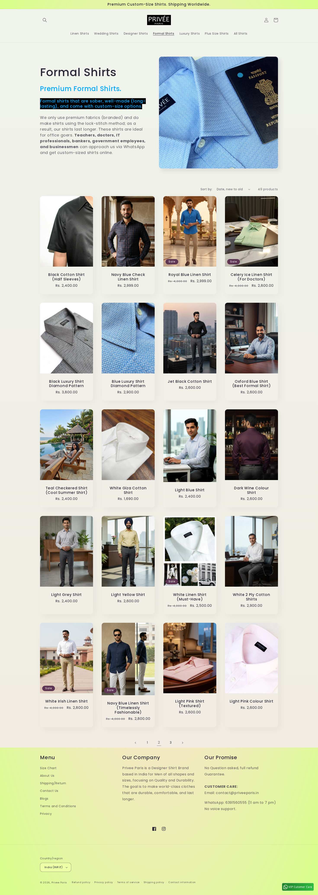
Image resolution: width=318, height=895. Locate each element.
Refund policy (81, 882)
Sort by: (206, 189)
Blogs (44, 798)
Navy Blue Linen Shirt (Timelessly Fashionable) (128, 707)
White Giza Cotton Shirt (128, 490)
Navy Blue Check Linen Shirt (128, 277)
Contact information (182, 882)
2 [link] (159, 742)
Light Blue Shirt (190, 490)
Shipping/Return (53, 783)
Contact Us (49, 791)
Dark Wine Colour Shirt (251, 490)
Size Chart (48, 768)
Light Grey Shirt (66, 594)
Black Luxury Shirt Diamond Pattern (66, 383)
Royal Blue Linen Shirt (190, 274)
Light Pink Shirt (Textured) (189, 703)
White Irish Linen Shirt (66, 701)
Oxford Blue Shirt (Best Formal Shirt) (251, 383)
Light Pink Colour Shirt (251, 701)
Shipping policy (154, 882)
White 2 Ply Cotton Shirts (251, 597)
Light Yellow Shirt (128, 594)
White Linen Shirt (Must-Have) (189, 597)
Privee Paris (59, 882)
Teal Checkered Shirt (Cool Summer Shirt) (67, 490)
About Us (47, 775)
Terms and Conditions (58, 806)
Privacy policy (103, 882)
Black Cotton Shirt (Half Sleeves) (66, 277)
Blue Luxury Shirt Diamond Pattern (128, 383)
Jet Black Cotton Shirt (190, 381)
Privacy (46, 814)
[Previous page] (135, 743)
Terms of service (128, 882)
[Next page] (182, 743)
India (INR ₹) (54, 867)
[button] (45, 20)
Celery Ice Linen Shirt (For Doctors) (251, 277)
